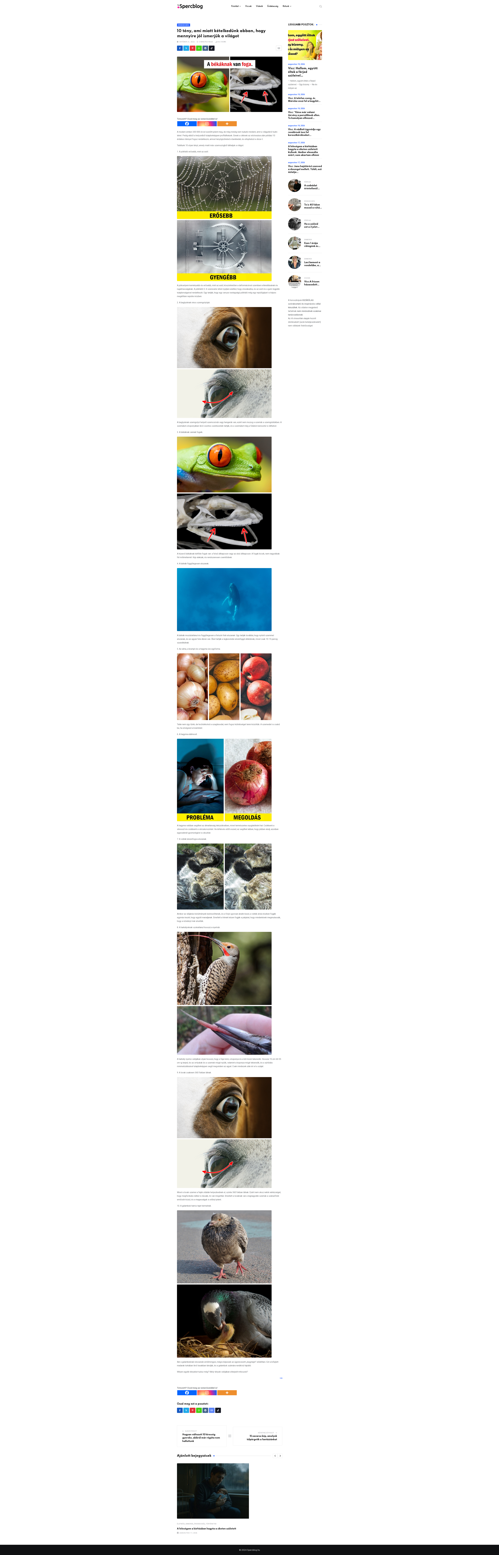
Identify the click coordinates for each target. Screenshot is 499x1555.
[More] (227, 123)
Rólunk (286, 6)
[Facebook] (187, 123)
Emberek (189, 1524)
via (281, 1378)
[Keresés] (320, 6)
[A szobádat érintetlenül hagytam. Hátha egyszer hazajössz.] (294, 185)
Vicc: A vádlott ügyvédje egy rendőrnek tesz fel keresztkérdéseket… (304, 132)
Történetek (211, 1524)
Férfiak (307, 182)
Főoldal (235, 6)
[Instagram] (207, 123)
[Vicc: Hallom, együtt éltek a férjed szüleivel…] (305, 45)
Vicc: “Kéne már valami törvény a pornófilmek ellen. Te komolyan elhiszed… (304, 115)
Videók (259, 6)
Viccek (248, 6)
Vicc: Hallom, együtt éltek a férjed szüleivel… (303, 72)
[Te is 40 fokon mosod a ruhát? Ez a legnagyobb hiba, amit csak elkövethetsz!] (294, 204)
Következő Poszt (266, 1433)
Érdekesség (272, 6)
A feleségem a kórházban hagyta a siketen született (206, 1529)
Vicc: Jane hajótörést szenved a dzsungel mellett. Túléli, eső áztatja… (305, 169)
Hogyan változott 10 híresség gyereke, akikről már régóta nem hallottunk (201, 1437)
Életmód (181, 1524)
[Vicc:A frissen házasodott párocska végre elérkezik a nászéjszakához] (294, 281)
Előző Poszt (191, 1431)
